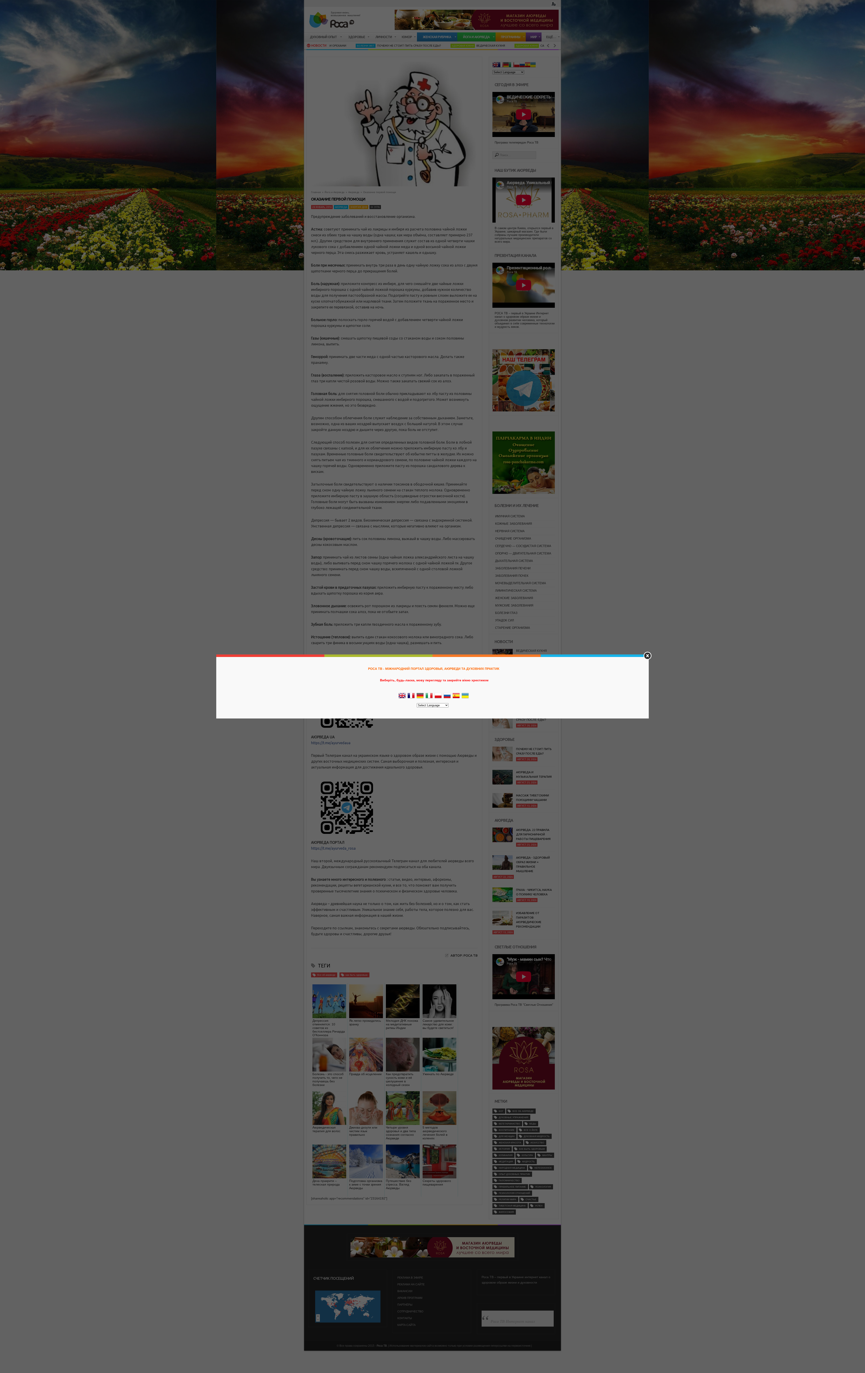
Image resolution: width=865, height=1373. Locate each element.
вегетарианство (509, 1123)
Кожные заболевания (513, 523)
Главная (316, 192)
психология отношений (514, 1193)
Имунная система (510, 516)
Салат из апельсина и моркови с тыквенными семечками (488, 45)
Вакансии (404, 1291)
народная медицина (512, 1168)
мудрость (528, 1161)
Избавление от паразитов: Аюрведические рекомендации (528, 919)
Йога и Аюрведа (334, 192)
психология (543, 1187)
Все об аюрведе (326, 975)
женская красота (510, 1142)
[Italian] (511, 65)
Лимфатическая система (516, 590)
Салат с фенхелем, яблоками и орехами (533, 653)
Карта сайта (406, 1325)
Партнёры (404, 1304)
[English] (495, 65)
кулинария (505, 1155)
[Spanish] (527, 65)
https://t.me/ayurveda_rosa (333, 848)
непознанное (543, 1168)
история (504, 1149)
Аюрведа (353, 192)
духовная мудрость (537, 1136)
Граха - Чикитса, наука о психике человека (534, 892)
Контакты (404, 1318)
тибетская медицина (512, 1205)
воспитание (506, 1130)
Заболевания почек (511, 575)
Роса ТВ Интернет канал (513, 1321)
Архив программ (409, 1298)
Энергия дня (358, 207)
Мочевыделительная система (520, 583)
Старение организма (512, 627)
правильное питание (512, 1187)
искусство (537, 1142)
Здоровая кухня (364, 45)
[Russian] (522, 65)
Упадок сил (504, 620)
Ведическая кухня (392, 45)
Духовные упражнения (513, 1117)
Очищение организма (513, 538)
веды (532, 1123)
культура (527, 1155)
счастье (531, 1199)
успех (539, 1205)
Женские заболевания (514, 598)
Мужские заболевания (514, 605)
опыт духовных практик (514, 1174)
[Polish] (516, 65)
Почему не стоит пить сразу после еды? (534, 674)
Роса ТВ (382, 1345)
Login (553, 4)
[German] (506, 65)
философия (506, 1212)
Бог (501, 1111)
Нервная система (510, 531)
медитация (506, 1161)
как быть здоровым (357, 975)
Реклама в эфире (410, 1277)
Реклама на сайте (411, 1284)
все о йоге (531, 1130)
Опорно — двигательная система (523, 553)
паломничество (509, 1180)
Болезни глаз (506, 613)
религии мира (507, 1199)
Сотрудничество (410, 1311)
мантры (547, 1155)
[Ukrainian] (533, 65)
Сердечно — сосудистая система (523, 546)
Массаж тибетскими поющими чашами (532, 797)
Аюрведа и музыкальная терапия (534, 774)
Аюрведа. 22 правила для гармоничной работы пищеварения (533, 834)
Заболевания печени (512, 568)
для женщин (506, 1136)
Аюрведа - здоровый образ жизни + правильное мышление (533, 864)
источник (470, 655)
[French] (500, 65)
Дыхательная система (514, 561)
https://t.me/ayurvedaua (331, 743)
